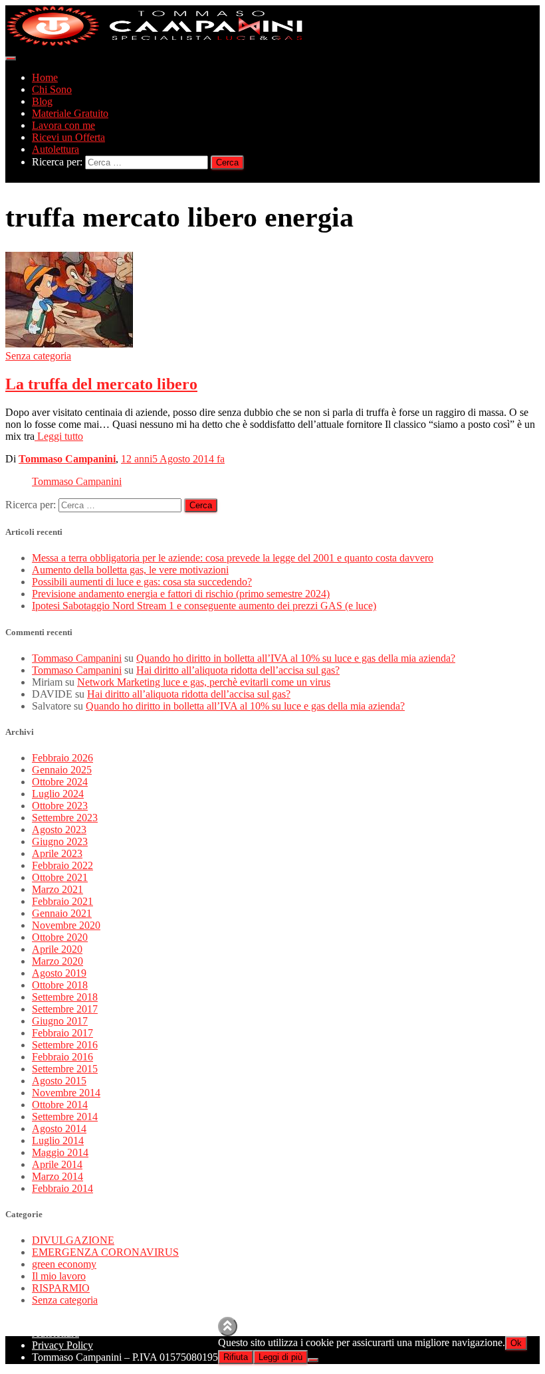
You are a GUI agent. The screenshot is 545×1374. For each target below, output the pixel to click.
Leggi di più (280, 1357)
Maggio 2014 (60, 1152)
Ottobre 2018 (60, 985)
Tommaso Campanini (77, 481)
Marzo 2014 (57, 1176)
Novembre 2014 (66, 1092)
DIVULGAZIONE (73, 1240)
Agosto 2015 (59, 1080)
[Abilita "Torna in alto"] (227, 1326)
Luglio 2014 (58, 1140)
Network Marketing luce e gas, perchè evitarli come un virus (203, 682)
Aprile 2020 (57, 949)
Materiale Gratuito (70, 113)
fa (173, 458)
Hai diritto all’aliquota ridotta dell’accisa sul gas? (238, 670)
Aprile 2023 (57, 853)
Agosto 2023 (59, 829)
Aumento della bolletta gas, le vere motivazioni (130, 569)
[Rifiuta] (313, 1360)
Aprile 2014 (57, 1164)
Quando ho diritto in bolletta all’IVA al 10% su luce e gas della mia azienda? (295, 658)
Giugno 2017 (60, 1021)
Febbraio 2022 (62, 865)
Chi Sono (52, 89)
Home (45, 77)
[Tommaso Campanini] (154, 43)
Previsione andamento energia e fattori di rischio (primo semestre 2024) (181, 593)
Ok (516, 1343)
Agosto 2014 (59, 1128)
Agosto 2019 (59, 973)
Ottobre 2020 (60, 937)
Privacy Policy (62, 1345)
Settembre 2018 (65, 997)
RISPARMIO (61, 1288)
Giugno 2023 (60, 841)
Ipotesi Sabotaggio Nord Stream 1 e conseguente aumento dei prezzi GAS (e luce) (204, 605)
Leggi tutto (59, 436)
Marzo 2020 (57, 961)
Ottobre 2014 (60, 1104)
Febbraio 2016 (62, 1056)
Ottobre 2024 (60, 781)
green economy (64, 1264)
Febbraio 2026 (62, 757)
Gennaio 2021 (62, 913)
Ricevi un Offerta (68, 137)
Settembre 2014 (65, 1116)
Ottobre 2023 (60, 805)
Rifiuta (235, 1357)
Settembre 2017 (65, 1009)
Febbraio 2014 (62, 1188)
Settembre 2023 (65, 817)
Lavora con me (63, 125)
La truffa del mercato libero (101, 384)
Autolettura (55, 149)
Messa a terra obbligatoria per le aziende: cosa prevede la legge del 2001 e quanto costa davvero (232, 557)
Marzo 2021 (57, 889)
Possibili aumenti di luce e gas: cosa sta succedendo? (142, 581)
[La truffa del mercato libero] (69, 343)
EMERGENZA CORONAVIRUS (105, 1252)
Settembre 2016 (65, 1044)
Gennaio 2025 (62, 769)
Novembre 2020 (66, 925)
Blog (42, 101)
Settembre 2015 (65, 1068)
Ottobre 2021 (60, 877)
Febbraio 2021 (62, 901)
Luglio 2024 (58, 793)
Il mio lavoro (59, 1276)
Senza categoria (38, 355)
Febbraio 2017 (62, 1032)
